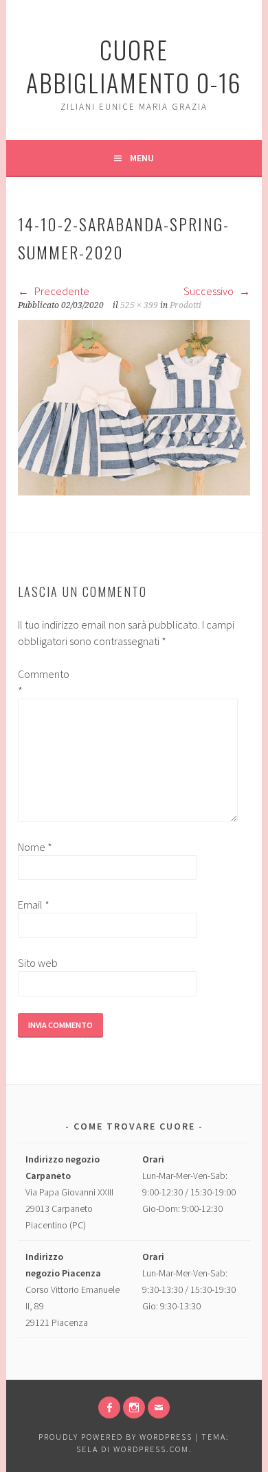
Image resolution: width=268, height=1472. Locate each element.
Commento (40, 682)
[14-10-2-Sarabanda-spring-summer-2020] (133, 491)
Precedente (60, 291)
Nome (35, 847)
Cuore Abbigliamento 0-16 (134, 65)
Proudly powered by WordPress (115, 1437)
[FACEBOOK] (109, 1407)
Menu (142, 158)
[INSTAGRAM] (134, 1407)
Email (33, 904)
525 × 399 (139, 305)
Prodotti (185, 305)
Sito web (38, 963)
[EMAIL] (159, 1407)
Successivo (209, 291)
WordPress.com (151, 1449)
